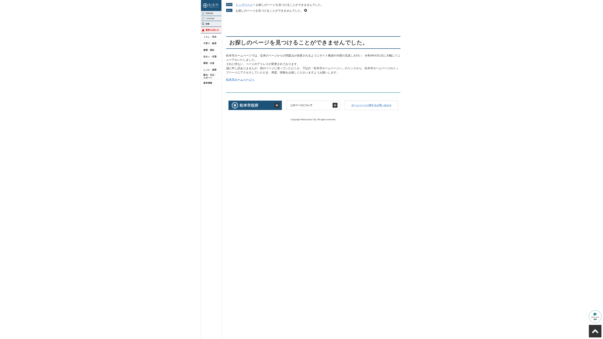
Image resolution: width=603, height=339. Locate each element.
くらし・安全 (210, 36)
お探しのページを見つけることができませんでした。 (269, 10)
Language (210, 18)
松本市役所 (249, 105)
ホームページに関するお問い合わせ (371, 105)
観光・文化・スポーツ (210, 76)
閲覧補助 (209, 13)
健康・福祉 (208, 50)
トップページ (244, 4)
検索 (207, 24)
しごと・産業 (210, 69)
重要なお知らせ (212, 30)
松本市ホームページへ (240, 79)
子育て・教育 (210, 43)
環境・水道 (208, 63)
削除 (305, 10)
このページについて (301, 105)
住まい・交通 (210, 56)
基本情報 (207, 83)
